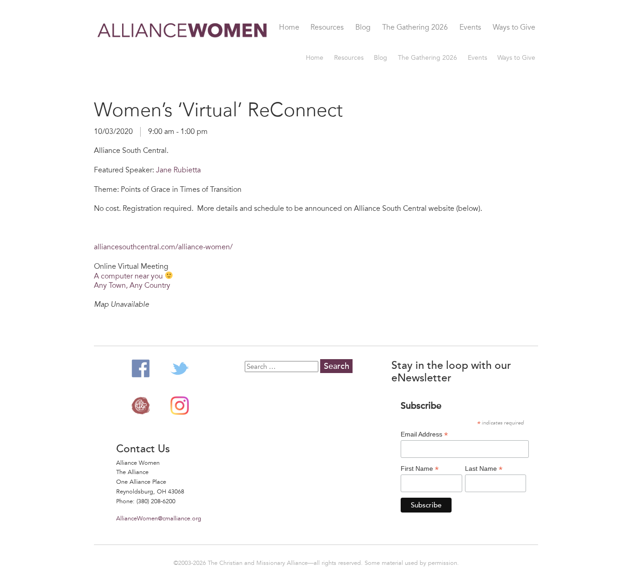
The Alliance (140, 405)
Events (470, 27)
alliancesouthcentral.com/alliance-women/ (163, 247)
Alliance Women (183, 35)
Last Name (483, 468)
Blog (363, 27)
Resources (327, 27)
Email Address (424, 434)
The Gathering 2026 (415, 27)
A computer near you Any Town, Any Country (132, 281)
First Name (420, 468)
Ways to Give (514, 27)
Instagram (179, 405)
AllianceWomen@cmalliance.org (158, 518)
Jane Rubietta (178, 170)
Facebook (140, 368)
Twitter (179, 368)
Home (289, 27)
